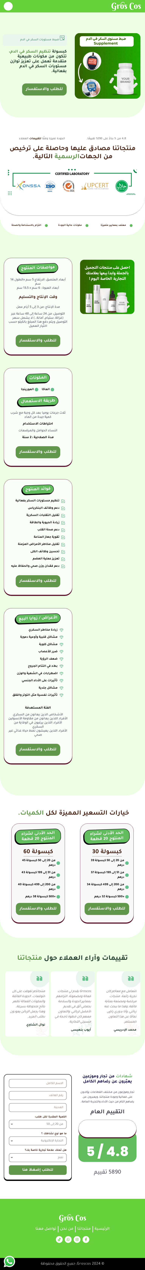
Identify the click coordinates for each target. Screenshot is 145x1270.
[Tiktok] (59, 1239)
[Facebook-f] (86, 1239)
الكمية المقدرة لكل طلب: (51, 1117)
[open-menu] (8, 6)
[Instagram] (77, 1239)
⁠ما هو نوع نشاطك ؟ (54, 1133)
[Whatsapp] (68, 1239)
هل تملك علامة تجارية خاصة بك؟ (46, 1150)
